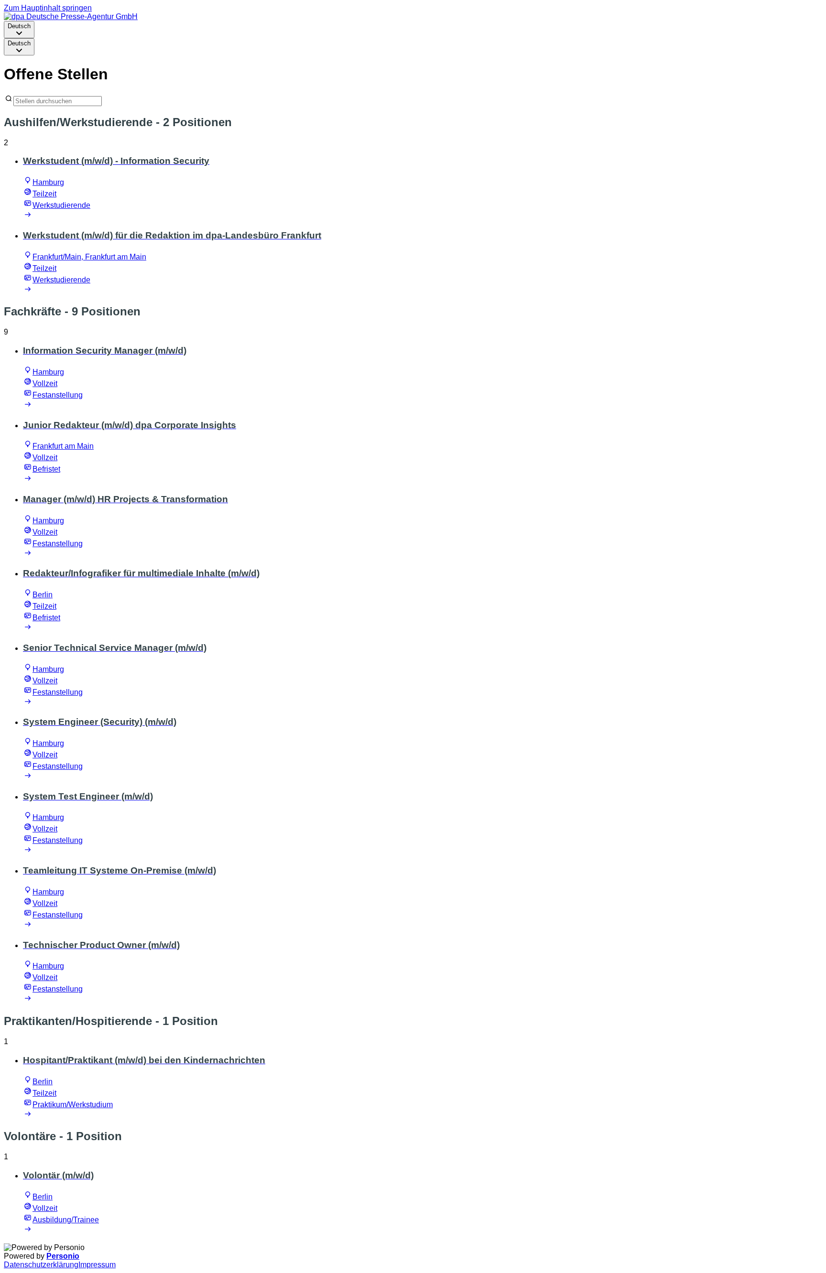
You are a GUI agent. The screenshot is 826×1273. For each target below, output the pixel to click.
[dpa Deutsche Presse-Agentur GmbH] (71, 16)
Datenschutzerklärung (41, 1265)
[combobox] (19, 29)
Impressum (97, 1265)
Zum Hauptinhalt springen (48, 8)
